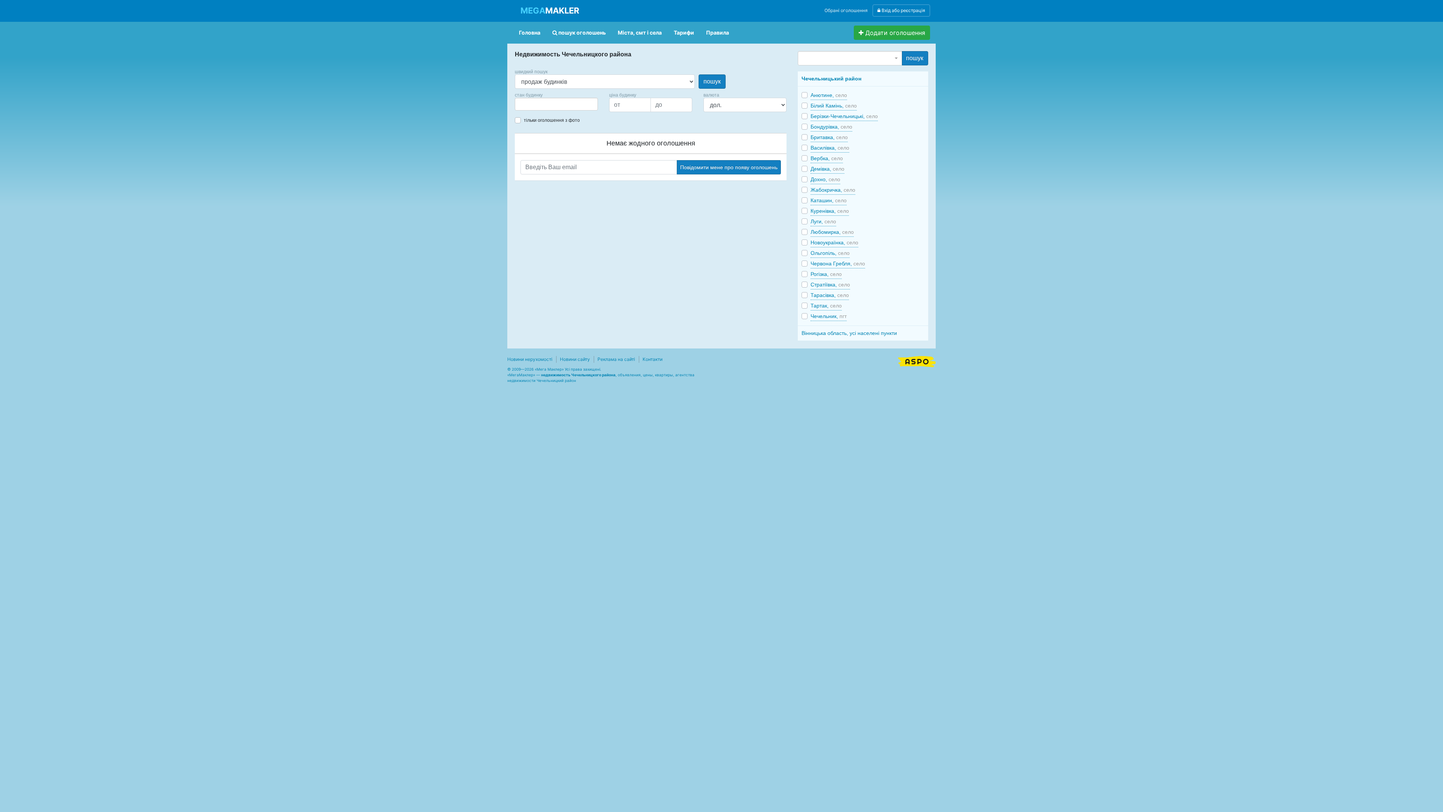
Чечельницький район (831, 79)
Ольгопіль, (830, 253)
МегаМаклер (521, 375)
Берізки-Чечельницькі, (844, 116)
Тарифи (684, 32)
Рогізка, (826, 274)
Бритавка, (829, 137)
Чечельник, (829, 316)
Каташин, (829, 200)
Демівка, (827, 169)
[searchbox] (528, 104)
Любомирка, (832, 232)
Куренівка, (830, 211)
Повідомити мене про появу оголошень (728, 167)
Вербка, (827, 158)
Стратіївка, (830, 285)
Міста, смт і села (640, 32)
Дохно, (825, 179)
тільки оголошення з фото (552, 120)
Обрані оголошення (846, 10)
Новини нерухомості (529, 359)
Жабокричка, (833, 190)
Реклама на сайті (616, 359)
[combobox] (556, 104)
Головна (529, 32)
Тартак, (826, 306)
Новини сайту (575, 359)
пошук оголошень (581, 32)
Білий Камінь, (834, 106)
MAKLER (549, 10)
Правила (717, 32)
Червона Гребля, (838, 264)
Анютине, (829, 95)
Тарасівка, (830, 295)
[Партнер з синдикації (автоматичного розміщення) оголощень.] (917, 361)
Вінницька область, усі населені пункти (849, 333)
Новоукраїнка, (834, 242)
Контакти (653, 359)
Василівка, (830, 148)
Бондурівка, (831, 127)
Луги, (823, 221)
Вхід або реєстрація (902, 10)
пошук (712, 81)
